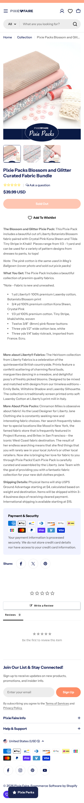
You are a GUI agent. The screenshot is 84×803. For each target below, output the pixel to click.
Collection (24, 37)
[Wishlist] (70, 11)
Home (7, 37)
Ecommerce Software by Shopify (54, 786)
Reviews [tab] (10, 615)
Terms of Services (57, 703)
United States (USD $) (24, 741)
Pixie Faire (21, 786)
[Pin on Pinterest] (45, 564)
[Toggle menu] (5, 11)
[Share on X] (33, 564)
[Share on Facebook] (21, 564)
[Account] (62, 11)
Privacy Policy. (12, 708)
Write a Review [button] (43, 605)
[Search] (75, 24)
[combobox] (42, 24)
